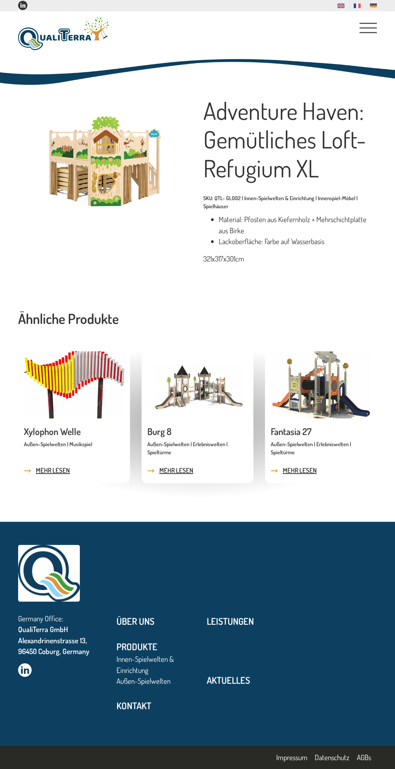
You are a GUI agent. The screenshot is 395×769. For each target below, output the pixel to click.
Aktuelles (228, 680)
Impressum (291, 757)
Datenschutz (332, 757)
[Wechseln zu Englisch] (341, 5)
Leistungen (230, 621)
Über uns (135, 621)
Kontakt (133, 706)
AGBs (364, 757)
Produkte (136, 647)
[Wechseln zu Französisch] (357, 5)
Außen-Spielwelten (143, 681)
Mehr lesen (53, 470)
